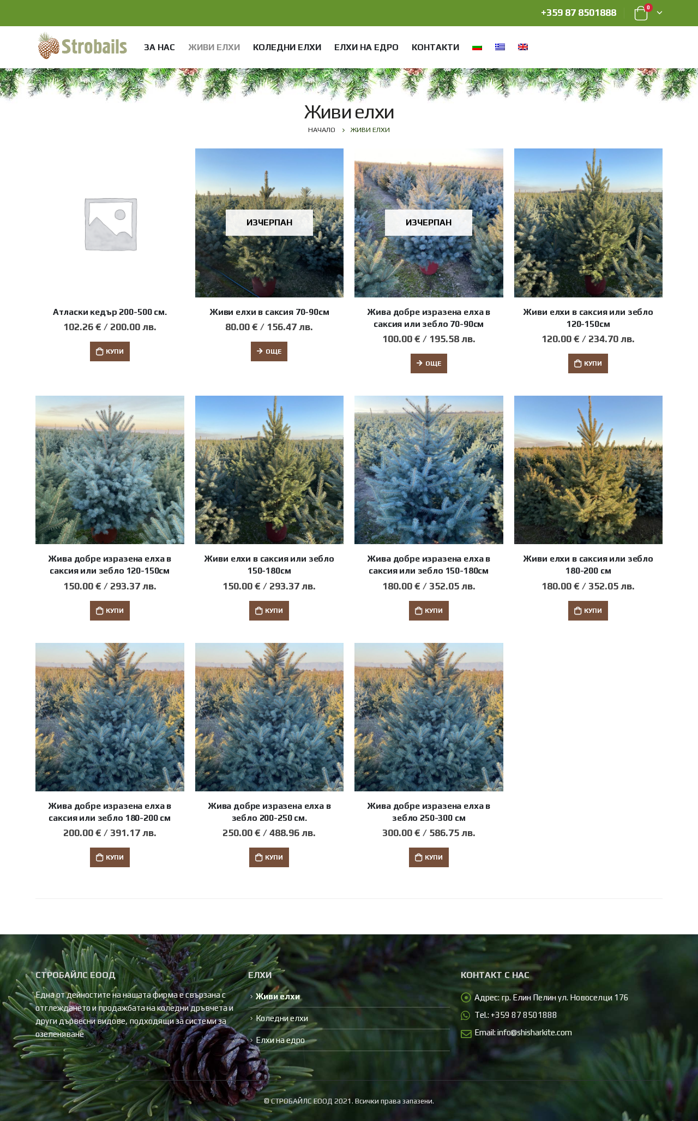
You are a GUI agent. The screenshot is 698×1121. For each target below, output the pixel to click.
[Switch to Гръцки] (499, 46)
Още (273, 351)
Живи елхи (214, 47)
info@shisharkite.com (534, 1032)
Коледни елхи (287, 47)
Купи (115, 351)
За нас (159, 47)
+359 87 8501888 (578, 12)
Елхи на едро (366, 47)
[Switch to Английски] (522, 46)
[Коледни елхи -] (82, 46)
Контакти (435, 47)
